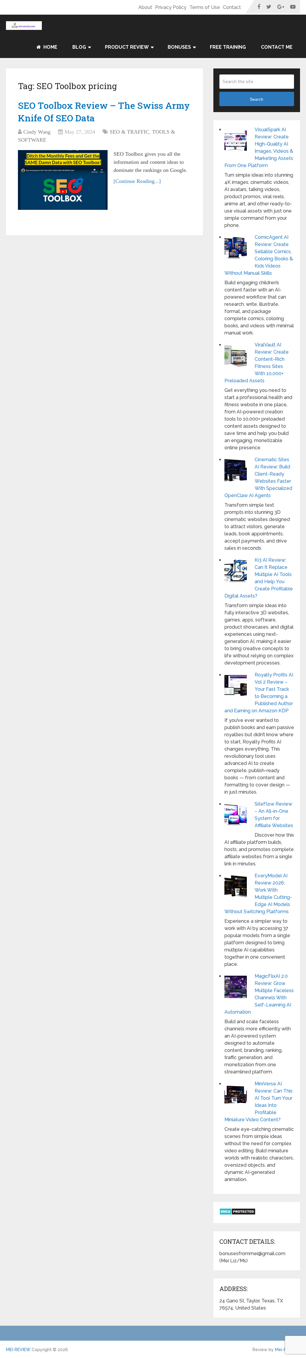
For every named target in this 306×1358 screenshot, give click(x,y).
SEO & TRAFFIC (129, 132)
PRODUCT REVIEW (127, 47)
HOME (49, 47)
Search (256, 99)
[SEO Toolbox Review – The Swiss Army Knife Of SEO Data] (63, 180)
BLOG (79, 47)
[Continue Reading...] (137, 181)
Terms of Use (204, 7)
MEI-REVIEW (18, 1349)
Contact (232, 7)
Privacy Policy (170, 7)
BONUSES (179, 47)
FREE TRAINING (228, 47)
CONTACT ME (277, 47)
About (145, 7)
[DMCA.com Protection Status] (237, 1213)
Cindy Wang (37, 132)
